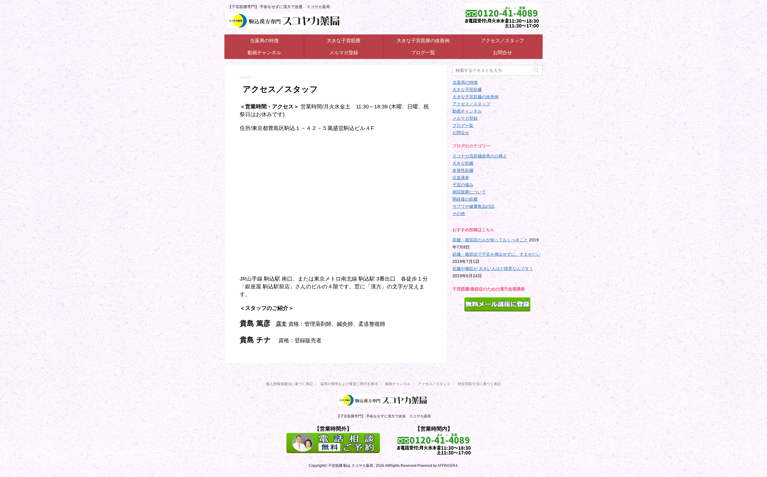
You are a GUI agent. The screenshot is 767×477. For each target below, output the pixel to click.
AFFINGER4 (447, 466)
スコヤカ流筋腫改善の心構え (479, 156)
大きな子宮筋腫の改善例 (423, 40)
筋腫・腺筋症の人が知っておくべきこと (490, 239)
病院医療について (469, 192)
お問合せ (502, 52)
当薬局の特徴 (264, 40)
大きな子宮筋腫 (343, 40)
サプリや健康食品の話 (473, 206)
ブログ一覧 (423, 52)
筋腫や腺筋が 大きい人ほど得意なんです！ (492, 268)
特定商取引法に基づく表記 (479, 384)
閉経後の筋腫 (465, 199)
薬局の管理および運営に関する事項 (349, 384)
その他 (458, 213)
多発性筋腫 (462, 170)
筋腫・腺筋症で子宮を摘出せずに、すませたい (496, 254)
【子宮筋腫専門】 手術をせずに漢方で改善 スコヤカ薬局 (383, 416)
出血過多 (460, 177)
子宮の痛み (462, 184)
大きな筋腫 (462, 163)
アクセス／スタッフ (502, 40)
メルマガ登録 (343, 52)
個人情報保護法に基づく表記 (289, 384)
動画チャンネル (264, 52)
